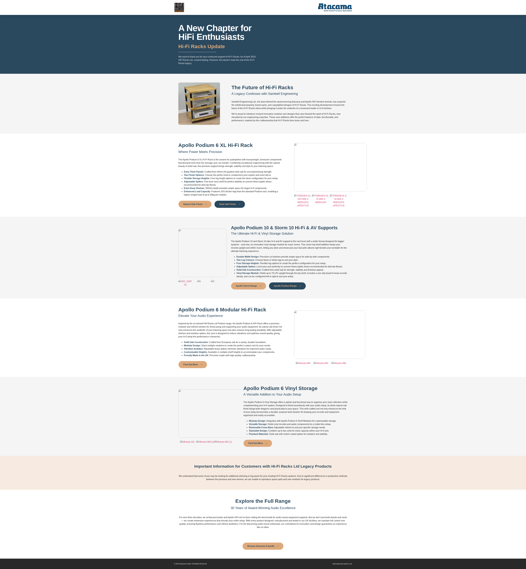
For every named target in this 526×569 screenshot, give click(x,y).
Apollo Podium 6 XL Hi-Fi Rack (215, 145)
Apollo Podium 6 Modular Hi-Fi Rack (222, 309)
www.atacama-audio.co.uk (342, 564)
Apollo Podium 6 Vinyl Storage (280, 388)
